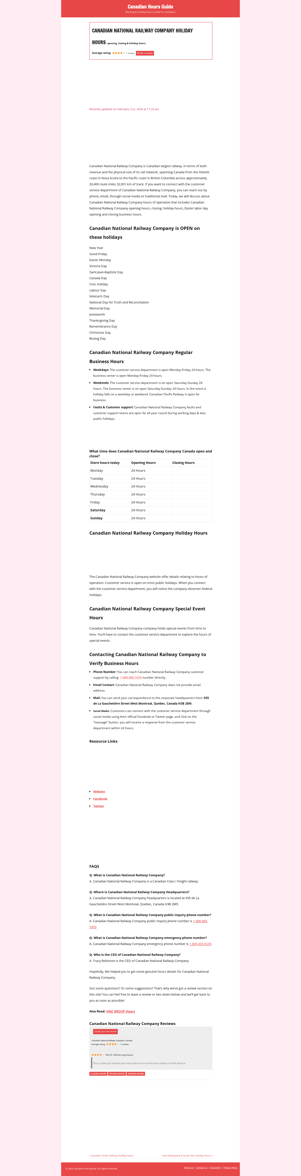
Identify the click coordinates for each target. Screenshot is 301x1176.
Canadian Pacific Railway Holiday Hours (112, 1155)
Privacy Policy (231, 1167)
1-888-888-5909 (131, 677)
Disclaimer (215, 1167)
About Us (189, 1167)
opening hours (136, 1073)
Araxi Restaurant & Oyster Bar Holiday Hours (186, 1155)
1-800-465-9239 (200, 944)
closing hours (98, 1073)
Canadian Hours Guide (150, 6)
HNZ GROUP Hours (120, 1011)
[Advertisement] (150, 85)
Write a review (145, 53)
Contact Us (201, 1167)
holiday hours (117, 1073)
